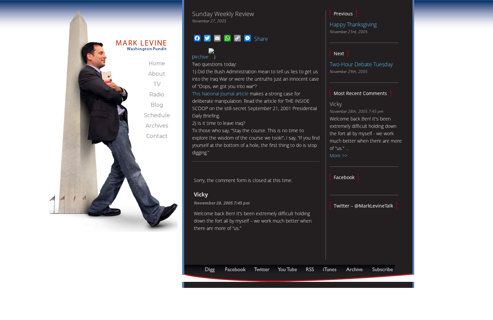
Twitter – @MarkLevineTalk (363, 206)
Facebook (344, 177)
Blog (157, 105)
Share (261, 38)
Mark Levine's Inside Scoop (141, 41)
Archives (157, 126)
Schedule (157, 115)
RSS (310, 269)
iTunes (330, 269)
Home (157, 63)
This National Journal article (220, 93)
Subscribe (217, 278)
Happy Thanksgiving (353, 24)
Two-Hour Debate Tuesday (361, 64)
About (156, 74)
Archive (201, 57)
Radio (156, 94)
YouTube (287, 269)
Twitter (262, 269)
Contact (157, 136)
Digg (211, 269)
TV (157, 84)
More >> (338, 155)
